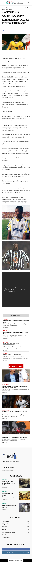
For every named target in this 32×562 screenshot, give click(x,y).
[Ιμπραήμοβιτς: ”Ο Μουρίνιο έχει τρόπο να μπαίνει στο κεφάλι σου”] (16, 375)
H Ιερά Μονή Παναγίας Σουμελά (12, 355)
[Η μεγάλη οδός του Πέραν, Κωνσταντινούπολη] (24, 495)
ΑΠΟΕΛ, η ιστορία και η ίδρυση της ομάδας (14, 437)
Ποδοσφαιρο (9, 7)
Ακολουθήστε (25, 552)
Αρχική (3, 7)
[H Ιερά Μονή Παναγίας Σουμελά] (24, 507)
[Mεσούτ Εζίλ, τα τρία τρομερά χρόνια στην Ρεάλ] (16, 401)
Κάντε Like (26, 549)
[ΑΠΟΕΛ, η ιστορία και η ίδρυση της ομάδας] (16, 427)
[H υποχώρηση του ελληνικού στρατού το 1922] (24, 483)
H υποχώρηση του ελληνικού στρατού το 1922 (8, 483)
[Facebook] (3, 30)
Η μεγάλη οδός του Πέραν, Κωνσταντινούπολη (11, 344)
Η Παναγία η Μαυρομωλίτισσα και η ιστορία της (16, 321)
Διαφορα (5, 319)
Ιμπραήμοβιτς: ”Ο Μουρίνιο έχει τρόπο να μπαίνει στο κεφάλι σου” (14, 386)
